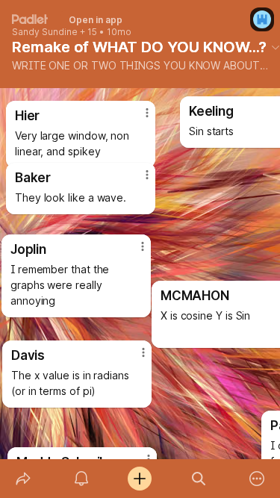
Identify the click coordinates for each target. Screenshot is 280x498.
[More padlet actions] (257, 479)
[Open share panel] (23, 479)
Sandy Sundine (45, 32)
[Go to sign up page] (262, 19)
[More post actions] (134, 358)
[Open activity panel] (81, 479)
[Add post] (139, 479)
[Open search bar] (198, 478)
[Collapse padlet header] (275, 47)
